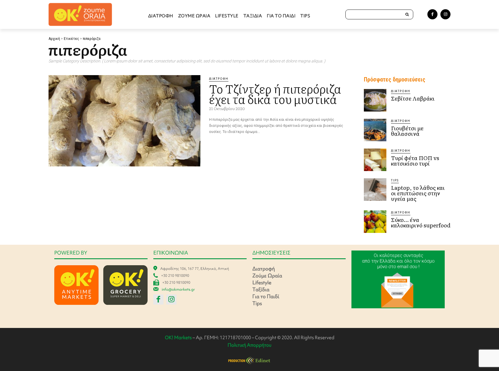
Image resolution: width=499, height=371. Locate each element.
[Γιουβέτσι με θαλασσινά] (375, 130)
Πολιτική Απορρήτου (249, 345)
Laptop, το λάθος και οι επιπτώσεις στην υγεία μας (418, 193)
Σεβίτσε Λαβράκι (413, 98)
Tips (395, 180)
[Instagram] (445, 14)
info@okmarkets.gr (178, 289)
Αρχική (54, 39)
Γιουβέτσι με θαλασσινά (407, 131)
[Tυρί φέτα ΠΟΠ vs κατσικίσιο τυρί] (375, 160)
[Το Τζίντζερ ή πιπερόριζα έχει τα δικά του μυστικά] (124, 120)
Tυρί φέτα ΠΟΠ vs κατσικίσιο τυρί (415, 160)
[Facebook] (432, 14)
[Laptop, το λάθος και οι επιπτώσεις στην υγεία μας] (375, 189)
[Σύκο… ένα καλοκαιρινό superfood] (375, 221)
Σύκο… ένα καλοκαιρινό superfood (420, 222)
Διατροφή (218, 78)
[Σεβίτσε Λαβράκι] (375, 100)
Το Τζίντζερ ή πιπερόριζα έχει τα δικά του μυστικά (275, 93)
